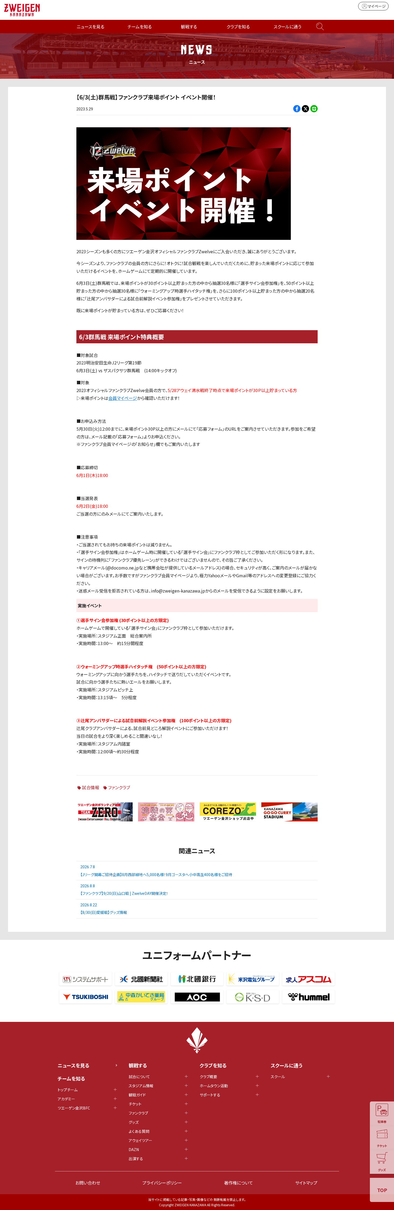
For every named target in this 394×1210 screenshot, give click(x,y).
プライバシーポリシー (162, 1182)
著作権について (238, 1182)
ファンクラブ (119, 787)
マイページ (377, 6)
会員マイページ (122, 398)
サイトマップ (306, 1182)
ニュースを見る (90, 26)
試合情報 (90, 787)
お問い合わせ (87, 1182)
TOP (382, 1189)
